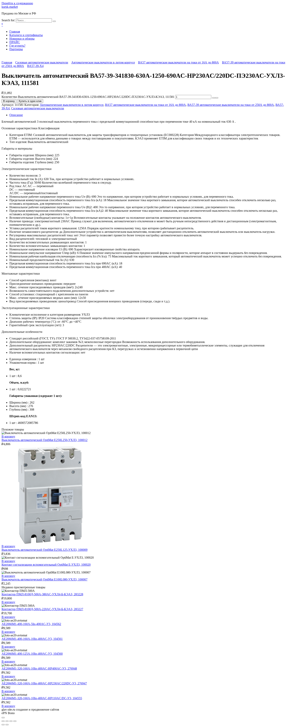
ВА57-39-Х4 (35, 66)
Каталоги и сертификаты (26, 35)
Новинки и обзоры (22, 38)
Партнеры (16, 49)
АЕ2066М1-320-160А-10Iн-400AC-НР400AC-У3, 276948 (39, 668)
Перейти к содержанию (17, 3)
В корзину (9, 101)
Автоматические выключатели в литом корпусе (103, 62)
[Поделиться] (7, 721)
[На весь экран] (10, 721)
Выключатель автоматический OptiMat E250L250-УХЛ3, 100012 (44, 440)
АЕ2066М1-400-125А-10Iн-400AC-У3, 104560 (32, 653)
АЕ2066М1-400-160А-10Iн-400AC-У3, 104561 (32, 638)
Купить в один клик (30, 101)
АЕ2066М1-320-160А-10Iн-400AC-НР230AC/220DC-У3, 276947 (44, 683)
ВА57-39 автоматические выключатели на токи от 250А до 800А (230, 104)
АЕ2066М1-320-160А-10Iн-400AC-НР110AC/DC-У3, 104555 (42, 698)
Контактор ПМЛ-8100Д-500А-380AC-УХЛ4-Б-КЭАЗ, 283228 (42, 594)
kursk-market (10, 6)
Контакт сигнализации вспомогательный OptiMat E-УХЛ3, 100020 (46, 564)
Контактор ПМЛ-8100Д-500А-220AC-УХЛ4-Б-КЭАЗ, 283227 (42, 609)
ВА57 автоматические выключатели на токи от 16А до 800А (178, 62)
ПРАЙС (14, 42)
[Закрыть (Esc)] (3, 721)
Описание (16, 115)
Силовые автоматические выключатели (41, 62)
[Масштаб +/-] (14, 721)
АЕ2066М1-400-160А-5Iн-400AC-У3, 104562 (31, 624)
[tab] (147, 115)
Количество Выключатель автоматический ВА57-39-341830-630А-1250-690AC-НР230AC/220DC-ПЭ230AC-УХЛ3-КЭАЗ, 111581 (88, 96)
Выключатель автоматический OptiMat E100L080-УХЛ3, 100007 (44, 579)
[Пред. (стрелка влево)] (3, 724)
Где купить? (17, 45)
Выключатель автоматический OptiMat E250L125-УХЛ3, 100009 (44, 549)
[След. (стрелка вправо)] (7, 724)
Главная (14, 31)
